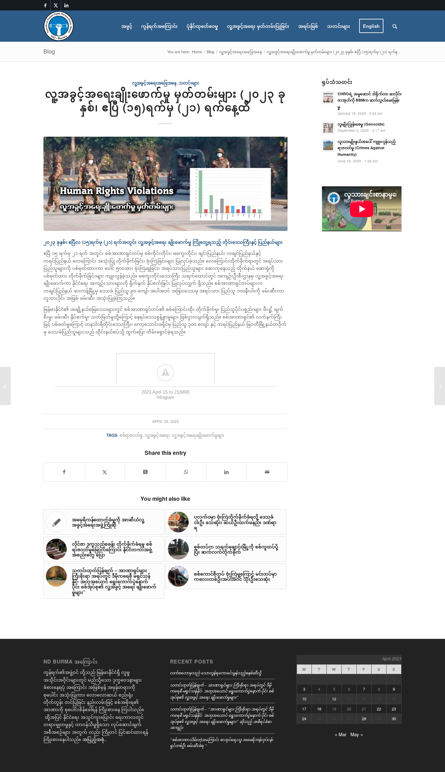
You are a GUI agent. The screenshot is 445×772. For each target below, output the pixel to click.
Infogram (165, 397)
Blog (49, 51)
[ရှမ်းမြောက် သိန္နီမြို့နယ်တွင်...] (439, 386)
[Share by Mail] (267, 472)
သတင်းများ (189, 83)
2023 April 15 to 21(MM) (165, 392)
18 (319, 708)
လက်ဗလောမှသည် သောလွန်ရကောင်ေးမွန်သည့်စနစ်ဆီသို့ (215, 672)
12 (334, 698)
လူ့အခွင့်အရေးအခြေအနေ (154, 83)
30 (394, 718)
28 (364, 718)
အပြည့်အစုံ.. (94, 739)
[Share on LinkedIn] (227, 472)
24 (304, 718)
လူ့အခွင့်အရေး (157, 435)
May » (356, 734)
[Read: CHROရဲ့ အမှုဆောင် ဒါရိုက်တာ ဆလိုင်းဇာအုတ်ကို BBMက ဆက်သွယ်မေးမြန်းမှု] (328, 97)
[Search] (395, 26)
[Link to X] (56, 5)
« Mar (340, 734)
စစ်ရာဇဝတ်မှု (131, 435)
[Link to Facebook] (45, 5)
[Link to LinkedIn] (66, 5)
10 (304, 698)
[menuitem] (127, 26)
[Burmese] (58, 26)
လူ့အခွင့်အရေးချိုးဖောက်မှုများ (198, 435)
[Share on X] (105, 472)
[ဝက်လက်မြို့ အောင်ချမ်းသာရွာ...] (5, 386)
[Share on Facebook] (64, 472)
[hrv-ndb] (165, 184)
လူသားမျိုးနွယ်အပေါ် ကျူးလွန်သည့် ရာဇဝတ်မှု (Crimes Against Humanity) (367, 148)
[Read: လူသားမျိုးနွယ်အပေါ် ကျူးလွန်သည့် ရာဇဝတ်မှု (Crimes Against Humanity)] (328, 145)
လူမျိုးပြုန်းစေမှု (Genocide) (361, 124)
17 (304, 708)
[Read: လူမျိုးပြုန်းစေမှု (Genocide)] (328, 128)
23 (394, 708)
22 (379, 708)
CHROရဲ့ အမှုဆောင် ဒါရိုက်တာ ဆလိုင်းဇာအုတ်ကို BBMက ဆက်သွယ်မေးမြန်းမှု (370, 100)
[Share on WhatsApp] (186, 472)
